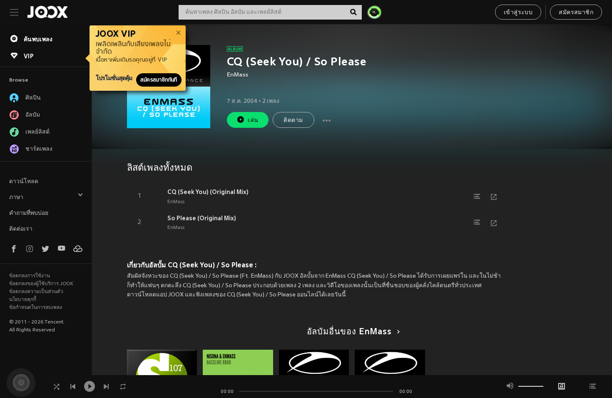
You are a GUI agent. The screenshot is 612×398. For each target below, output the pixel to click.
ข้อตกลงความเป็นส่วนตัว (36, 292)
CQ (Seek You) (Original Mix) (208, 192)
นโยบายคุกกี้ (22, 300)
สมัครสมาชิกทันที (158, 80)
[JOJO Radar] (374, 12)
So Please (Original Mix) (201, 218)
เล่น (253, 120)
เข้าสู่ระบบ (518, 13)
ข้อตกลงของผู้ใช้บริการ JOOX (41, 284)
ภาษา (16, 197)
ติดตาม (293, 120)
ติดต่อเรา (20, 229)
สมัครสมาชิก (576, 13)
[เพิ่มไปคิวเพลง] (477, 196)
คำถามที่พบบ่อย (28, 213)
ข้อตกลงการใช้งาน (29, 276)
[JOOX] (47, 12)
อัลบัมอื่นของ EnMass (349, 332)
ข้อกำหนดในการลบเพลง (35, 308)
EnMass (237, 75)
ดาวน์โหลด (23, 182)
